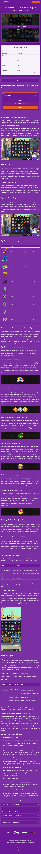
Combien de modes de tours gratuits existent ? (20, 822)
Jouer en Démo (20, 29)
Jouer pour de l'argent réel (20, 26)
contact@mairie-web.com (20, 850)
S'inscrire (20, 107)
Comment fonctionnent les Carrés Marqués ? (20, 808)
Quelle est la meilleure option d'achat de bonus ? (20, 815)
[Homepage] (5, 2)
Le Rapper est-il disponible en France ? (20, 819)
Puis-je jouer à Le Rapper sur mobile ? (20, 811)
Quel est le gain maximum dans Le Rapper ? (20, 804)
